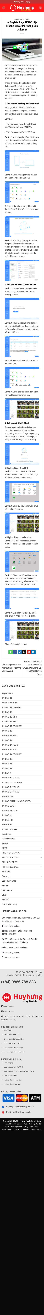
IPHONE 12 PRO (9, 721)
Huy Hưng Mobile (11, 926)
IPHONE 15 (7, 759)
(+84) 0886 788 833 (18, 982)
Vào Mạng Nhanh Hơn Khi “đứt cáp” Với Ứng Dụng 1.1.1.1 (12, 668)
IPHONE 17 (7, 768)
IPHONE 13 (7, 731)
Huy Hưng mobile (11, 952)
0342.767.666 (26, 931)
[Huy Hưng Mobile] (22, 8)
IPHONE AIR (7, 797)
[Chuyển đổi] (41, 806)
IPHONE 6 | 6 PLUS (10, 778)
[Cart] (40, 7)
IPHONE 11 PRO (9, 703)
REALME (6, 872)
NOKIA (5, 843)
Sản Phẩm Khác (9, 881)
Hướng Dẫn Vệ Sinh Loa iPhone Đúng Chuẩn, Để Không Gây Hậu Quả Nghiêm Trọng (32, 668)
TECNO (5, 886)
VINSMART (7, 890)
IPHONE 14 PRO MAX (12, 754)
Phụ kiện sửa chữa (10, 867)
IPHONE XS (7, 825)
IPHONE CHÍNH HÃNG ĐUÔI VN (16, 801)
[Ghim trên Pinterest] (29, 652)
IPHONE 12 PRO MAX (12, 726)
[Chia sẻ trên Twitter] (20, 652)
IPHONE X (6, 815)
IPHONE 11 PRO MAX (12, 707)
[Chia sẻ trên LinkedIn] (33, 652)
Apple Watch (7, 693)
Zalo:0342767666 (11, 957)
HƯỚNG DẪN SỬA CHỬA (22, 19)
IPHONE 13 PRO (9, 736)
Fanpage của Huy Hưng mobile (20, 1107)
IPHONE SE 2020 (9, 811)
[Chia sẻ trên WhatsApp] (10, 652)
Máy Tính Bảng (8, 839)
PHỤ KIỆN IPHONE (10, 857)
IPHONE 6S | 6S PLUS (12, 782)
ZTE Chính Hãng (9, 904)
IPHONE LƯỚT (9, 806)
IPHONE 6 (6, 773)
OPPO (4, 848)
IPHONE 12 (7, 712)
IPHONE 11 (7, 698)
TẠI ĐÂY (27, 127)
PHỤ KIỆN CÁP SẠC (11, 853)
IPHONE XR (7, 820)
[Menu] (3, 7)
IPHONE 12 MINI (9, 717)
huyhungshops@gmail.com (16, 947)
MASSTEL (6, 834)
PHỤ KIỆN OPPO (9, 862)
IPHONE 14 (7, 740)
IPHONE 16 (7, 764)
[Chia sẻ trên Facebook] (15, 652)
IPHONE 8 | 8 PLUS (10, 792)
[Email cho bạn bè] (24, 652)
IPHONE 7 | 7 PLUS (10, 787)
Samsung (6, 876)
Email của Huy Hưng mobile (18, 1112)
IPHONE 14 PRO (9, 750)
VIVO (4, 895)
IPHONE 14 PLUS (10, 745)
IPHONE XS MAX (9, 829)
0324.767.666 (10, 934)
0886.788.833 (10, 931)
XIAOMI (5, 900)
